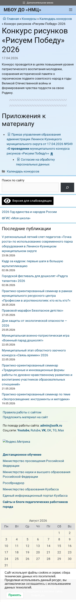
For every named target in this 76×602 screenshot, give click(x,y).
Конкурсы (29, 19)
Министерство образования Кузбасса (31, 489)
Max (61, 430)
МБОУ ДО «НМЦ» (22, 9)
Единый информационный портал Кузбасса (35, 495)
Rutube (35, 430)
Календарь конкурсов (55, 19)
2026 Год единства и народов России (29, 212)
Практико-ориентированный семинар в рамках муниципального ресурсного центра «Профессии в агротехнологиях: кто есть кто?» (37, 295)
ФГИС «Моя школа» (16, 218)
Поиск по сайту (13, 180)
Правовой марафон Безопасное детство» (32, 310)
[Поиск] (67, 187)
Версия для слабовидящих (31, 201)
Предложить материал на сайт (25, 417)
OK (49, 430)
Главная (13, 19)
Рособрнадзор (13, 483)
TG (55, 430)
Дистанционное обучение (22, 454)
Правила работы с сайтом (22, 412)
